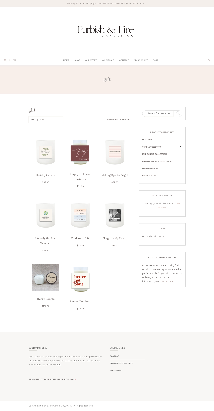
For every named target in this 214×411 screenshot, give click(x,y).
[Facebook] (9, 60)
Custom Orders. (167, 281)
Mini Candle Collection (154, 154)
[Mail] (14, 60)
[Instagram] (5, 60)
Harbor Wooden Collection (157, 161)
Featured (147, 140)
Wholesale (116, 370)
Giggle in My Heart (115, 238)
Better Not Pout (80, 301)
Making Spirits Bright (114, 175)
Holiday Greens (46, 175)
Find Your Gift (80, 238)
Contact (114, 356)
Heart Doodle (46, 299)
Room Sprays (149, 175)
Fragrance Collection (121, 363)
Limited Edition (150, 168)
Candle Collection (152, 147)
